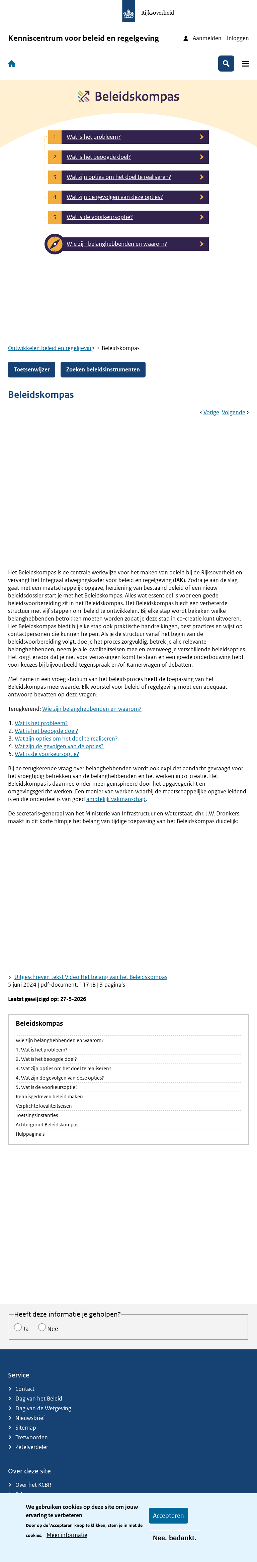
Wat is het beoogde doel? (46, 731)
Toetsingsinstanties (37, 1115)
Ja (26, 1329)
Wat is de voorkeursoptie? (47, 754)
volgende (233, 412)
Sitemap (25, 1427)
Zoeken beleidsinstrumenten (103, 369)
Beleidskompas (39, 1023)
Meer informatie (67, 1535)
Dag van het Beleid (38, 1398)
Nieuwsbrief (30, 1418)
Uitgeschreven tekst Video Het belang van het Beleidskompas (90, 977)
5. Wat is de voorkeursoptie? (47, 1087)
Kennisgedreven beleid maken (49, 1096)
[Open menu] (245, 64)
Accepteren (168, 1516)
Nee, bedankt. (174, 1538)
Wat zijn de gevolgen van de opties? (59, 746)
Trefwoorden (31, 1437)
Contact (24, 1388)
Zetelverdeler (31, 1447)
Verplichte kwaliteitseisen (44, 1106)
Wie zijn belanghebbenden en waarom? (60, 1040)
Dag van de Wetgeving (43, 1408)
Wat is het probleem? (41, 723)
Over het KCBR (33, 1484)
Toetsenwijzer (32, 369)
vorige (211, 412)
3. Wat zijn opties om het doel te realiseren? (63, 1068)
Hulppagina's (30, 1134)
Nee (52, 1329)
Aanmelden (207, 38)
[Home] (13, 63)
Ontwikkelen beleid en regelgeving (51, 348)
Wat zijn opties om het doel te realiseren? (66, 738)
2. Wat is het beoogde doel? (46, 1059)
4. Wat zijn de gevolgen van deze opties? (60, 1078)
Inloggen (238, 38)
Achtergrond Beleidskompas (47, 1124)
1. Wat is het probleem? (42, 1049)
